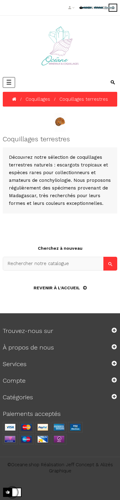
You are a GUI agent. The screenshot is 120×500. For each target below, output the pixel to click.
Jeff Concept (80, 464)
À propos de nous (28, 347)
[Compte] (71, 7)
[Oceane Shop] (60, 46)
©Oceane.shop (23, 464)
